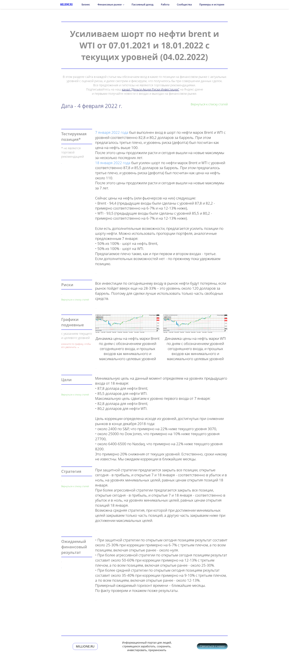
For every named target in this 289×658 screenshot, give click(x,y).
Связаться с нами (212, 646)
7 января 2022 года (111, 132)
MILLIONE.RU (85, 646)
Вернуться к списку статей (75, 299)
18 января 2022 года (112, 162)
